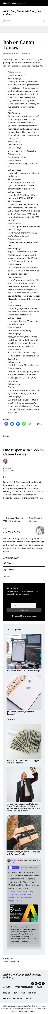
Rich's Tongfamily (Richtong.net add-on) (22, 12)
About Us (7, 987)
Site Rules (17, 999)
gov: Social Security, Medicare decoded (20, 713)
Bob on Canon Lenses (18, 44)
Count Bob (7, 468)
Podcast (32, 993)
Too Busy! (11, 719)
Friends (6, 993)
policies (33, 1011)
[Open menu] (4, 29)
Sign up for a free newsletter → (14, 3)
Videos (29, 999)
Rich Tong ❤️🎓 (15, 860)
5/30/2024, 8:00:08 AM (29, 867)
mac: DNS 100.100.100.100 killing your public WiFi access (23, 762)
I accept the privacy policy (25, 616)
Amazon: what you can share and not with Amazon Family (23, 853)
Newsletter (19, 993)
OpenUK (15, 867)
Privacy (6, 999)
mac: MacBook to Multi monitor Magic (24, 670)
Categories (8, 958)
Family (40, 987)
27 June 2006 (8, 471)
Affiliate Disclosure (24, 987)
